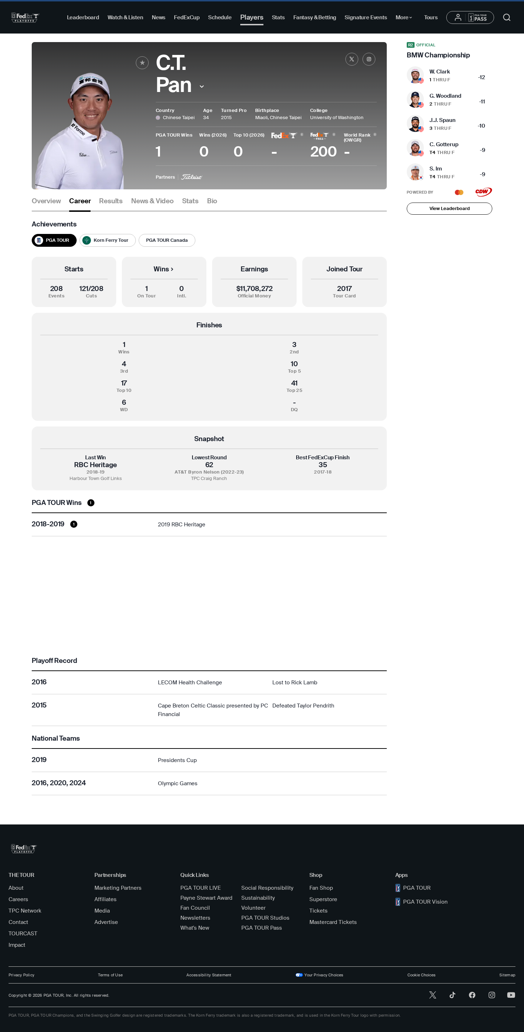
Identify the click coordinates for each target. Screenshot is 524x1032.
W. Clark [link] (440, 71)
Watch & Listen (125, 17)
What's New (194, 927)
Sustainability (258, 897)
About (16, 887)
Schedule (220, 17)
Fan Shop (321, 887)
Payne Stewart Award (206, 897)
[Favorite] (142, 62)
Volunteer (253, 907)
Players (251, 17)
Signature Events (366, 17)
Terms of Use (110, 974)
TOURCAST (23, 933)
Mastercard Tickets (333, 922)
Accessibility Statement (208, 974)
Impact (17, 945)
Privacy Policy (21, 974)
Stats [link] (190, 201)
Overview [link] (46, 201)
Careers (18, 899)
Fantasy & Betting (314, 17)
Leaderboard (83, 17)
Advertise (106, 922)
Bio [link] (212, 201)
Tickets (318, 910)
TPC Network (25, 910)
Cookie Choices (421, 974)
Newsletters (195, 917)
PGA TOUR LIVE (200, 887)
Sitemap (507, 974)
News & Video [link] (152, 201)
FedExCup (187, 17)
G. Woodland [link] (445, 95)
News (158, 17)
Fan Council (195, 907)
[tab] (46, 203)
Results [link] (111, 201)
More (405, 18)
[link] (351, 59)
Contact (18, 922)
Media (102, 910)
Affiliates (105, 899)
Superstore (323, 899)
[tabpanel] (209, 507)
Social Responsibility (267, 887)
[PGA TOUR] (25, 17)
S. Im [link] (436, 168)
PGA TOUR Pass (261, 927)
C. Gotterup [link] (444, 144)
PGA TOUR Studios (265, 917)
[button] (201, 86)
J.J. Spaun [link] (443, 120)
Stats (278, 17)
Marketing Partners (118, 887)
